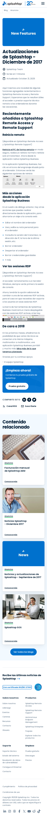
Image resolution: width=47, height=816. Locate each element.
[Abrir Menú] (43, 3)
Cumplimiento (9, 786)
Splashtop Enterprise (34, 726)
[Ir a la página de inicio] (12, 3)
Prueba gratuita (17, 386)
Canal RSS (12, 406)
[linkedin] (24, 400)
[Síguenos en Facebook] (19, 811)
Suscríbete (30, 406)
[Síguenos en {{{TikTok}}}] (39, 811)
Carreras (6, 717)
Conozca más (11, 481)
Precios (28, 760)
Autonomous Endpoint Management (31, 719)
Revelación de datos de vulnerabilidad (11, 761)
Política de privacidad (27, 786)
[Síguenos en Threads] (14, 811)
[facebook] (29, 400)
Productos (30, 697)
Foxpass (28, 731)
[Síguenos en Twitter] (24, 811)
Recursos (6, 721)
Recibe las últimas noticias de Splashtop (22, 677)
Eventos (6, 712)
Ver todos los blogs (23, 652)
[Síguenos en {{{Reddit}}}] (34, 811)
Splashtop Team (15, 69)
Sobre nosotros (11, 697)
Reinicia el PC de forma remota (18, 149)
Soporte (7, 745)
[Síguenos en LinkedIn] (5, 811)
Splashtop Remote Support (33, 711)
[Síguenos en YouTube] (29, 811)
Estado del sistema (11, 755)
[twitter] (34, 400)
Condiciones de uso (11, 792)
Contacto (7, 725)
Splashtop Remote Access (33, 704)
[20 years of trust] (29, 3)
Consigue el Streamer (12, 767)
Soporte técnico (10, 751)
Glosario (6, 730)
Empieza (29, 745)
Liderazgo (7, 708)
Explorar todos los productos (33, 736)
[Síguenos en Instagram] (9, 811)
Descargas (30, 755)
